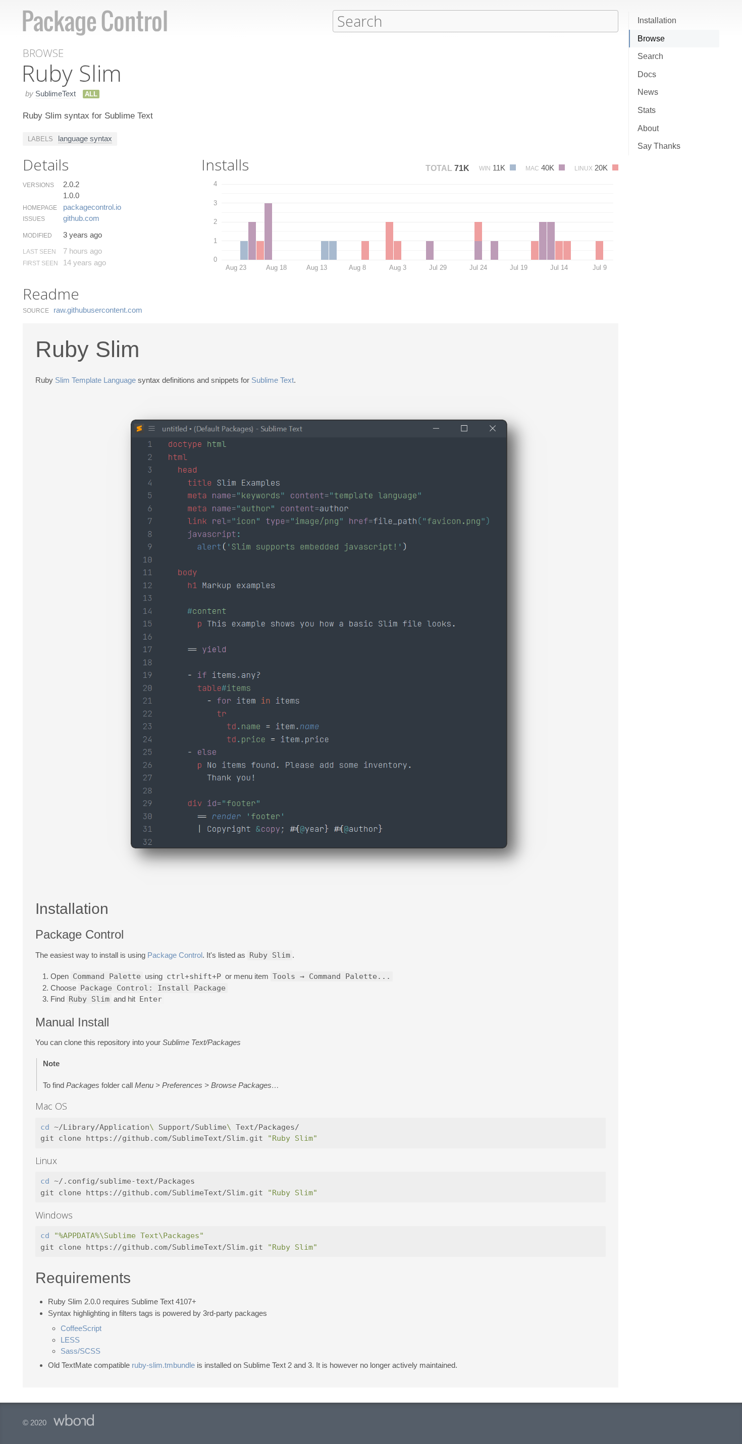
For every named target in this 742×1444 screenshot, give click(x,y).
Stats (647, 110)
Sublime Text (272, 380)
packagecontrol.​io (92, 207)
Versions (38, 185)
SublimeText (55, 93)
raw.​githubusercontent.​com (98, 310)
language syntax (85, 138)
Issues (34, 218)
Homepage (40, 207)
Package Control (174, 955)
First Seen (40, 263)
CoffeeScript (81, 1328)
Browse (651, 38)
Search (650, 56)
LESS (70, 1340)
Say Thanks (659, 146)
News (648, 92)
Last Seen (39, 251)
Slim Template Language (95, 380)
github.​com (81, 218)
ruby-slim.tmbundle (163, 1365)
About (648, 128)
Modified (37, 235)
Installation (657, 20)
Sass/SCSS (80, 1351)
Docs (647, 74)
